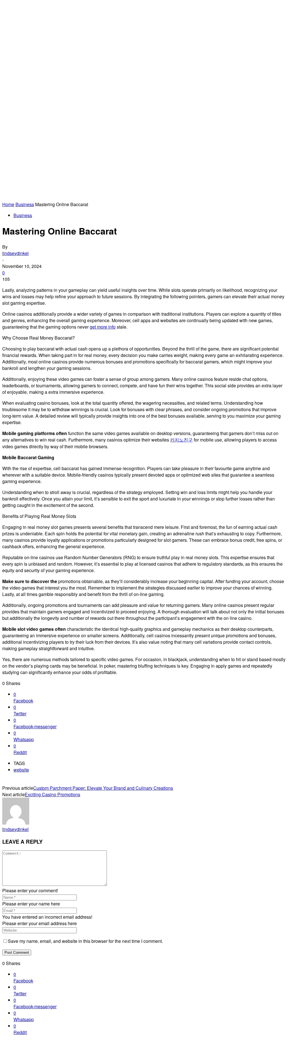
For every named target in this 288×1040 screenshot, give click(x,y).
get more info (103, 327)
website (21, 769)
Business (24, 204)
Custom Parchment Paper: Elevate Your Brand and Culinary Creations (103, 788)
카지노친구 (181, 439)
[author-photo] (15, 823)
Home (8, 204)
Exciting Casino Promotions (52, 794)
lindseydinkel (15, 253)
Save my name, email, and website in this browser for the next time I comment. (85, 941)
